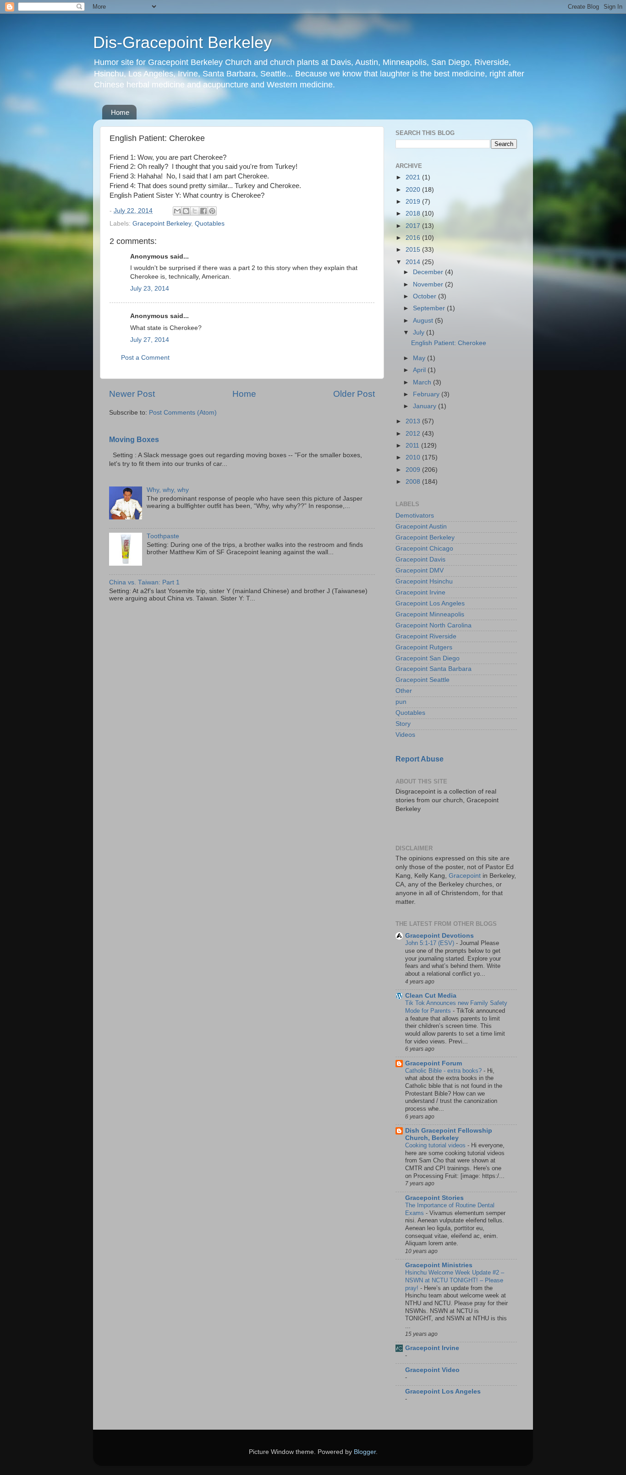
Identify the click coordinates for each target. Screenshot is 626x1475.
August (424, 320)
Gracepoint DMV (419, 570)
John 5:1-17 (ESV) (430, 943)
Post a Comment (145, 357)
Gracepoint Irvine (420, 592)
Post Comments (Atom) (183, 412)
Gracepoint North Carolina (433, 625)
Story (403, 723)
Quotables (210, 223)
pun (400, 701)
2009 (414, 469)
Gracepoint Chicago (424, 548)
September (430, 308)
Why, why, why (168, 489)
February (427, 394)
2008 (414, 481)
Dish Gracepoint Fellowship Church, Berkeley (448, 1134)
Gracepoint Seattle (422, 679)
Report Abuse (419, 759)
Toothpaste (163, 536)
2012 (414, 433)
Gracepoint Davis (420, 559)
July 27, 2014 (149, 339)
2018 (414, 213)
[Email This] (177, 211)
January (425, 406)
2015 (414, 249)
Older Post (354, 394)
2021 (414, 177)
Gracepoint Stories (434, 1197)
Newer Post (132, 394)
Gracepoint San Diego (427, 658)
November (429, 284)
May (420, 358)
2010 (414, 457)
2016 (414, 237)
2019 (414, 201)
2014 (414, 262)
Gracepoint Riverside (425, 636)
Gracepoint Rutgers (423, 647)
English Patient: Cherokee (448, 343)
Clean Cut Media (430, 995)
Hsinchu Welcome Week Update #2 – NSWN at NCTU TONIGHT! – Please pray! (454, 1280)
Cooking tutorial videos (436, 1145)
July (419, 332)
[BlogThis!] (186, 211)
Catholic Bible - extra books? (444, 1070)
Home (120, 112)
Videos (405, 734)
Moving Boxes (134, 439)
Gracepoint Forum (433, 1063)
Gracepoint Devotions (439, 935)
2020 (414, 189)
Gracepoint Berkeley (161, 223)
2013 (414, 421)
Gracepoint (465, 875)
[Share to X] (194, 211)
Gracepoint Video (432, 1370)
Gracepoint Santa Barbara (433, 668)
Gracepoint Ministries (438, 1265)
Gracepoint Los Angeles (430, 603)
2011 (413, 445)
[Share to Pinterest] (212, 211)
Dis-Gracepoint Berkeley (182, 42)
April (420, 370)
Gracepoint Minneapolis (429, 614)
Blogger (365, 1451)
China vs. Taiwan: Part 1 (144, 582)
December (429, 272)
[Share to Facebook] (203, 211)
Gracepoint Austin (421, 526)
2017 (414, 225)
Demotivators (414, 515)
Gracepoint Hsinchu (424, 581)
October (425, 296)
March (423, 382)
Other (403, 690)
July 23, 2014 (149, 288)
